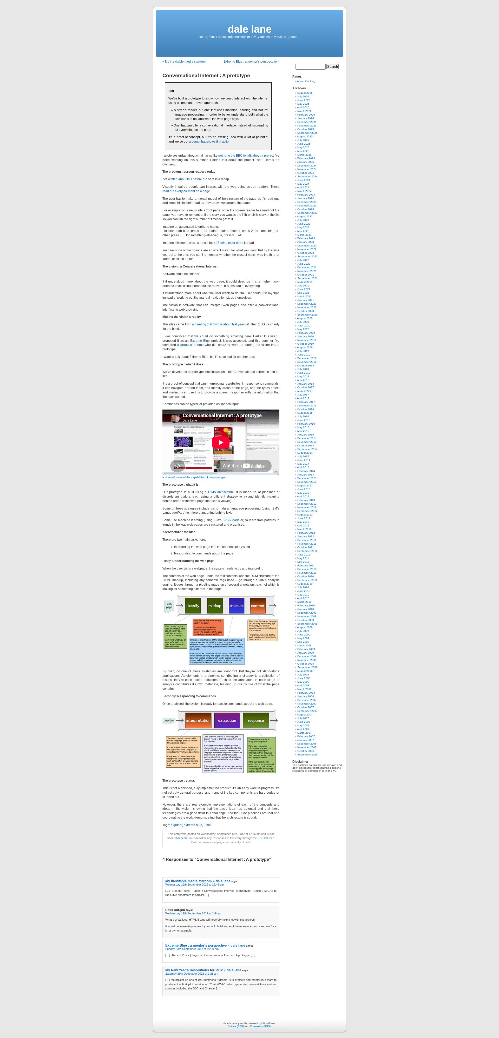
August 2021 (305, 281)
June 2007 (303, 721)
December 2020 (307, 303)
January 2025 (305, 161)
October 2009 (305, 620)
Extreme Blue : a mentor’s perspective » (251, 61)
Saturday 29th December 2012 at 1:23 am (191, 973)
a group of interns (190, 345)
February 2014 (306, 471)
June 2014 (303, 460)
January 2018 (305, 383)
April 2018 (303, 380)
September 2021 (307, 278)
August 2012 (305, 514)
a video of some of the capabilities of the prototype (193, 477)
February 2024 (306, 194)
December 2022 (307, 245)
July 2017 (303, 394)
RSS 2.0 (263, 838)
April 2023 (303, 231)
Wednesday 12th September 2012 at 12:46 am (194, 884)
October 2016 (305, 409)
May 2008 (303, 681)
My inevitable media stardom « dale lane (197, 881)
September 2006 (307, 754)
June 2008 (303, 678)
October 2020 (305, 311)
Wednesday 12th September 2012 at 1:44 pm (193, 913)
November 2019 (307, 340)
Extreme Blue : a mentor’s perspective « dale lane (205, 945)
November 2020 (307, 307)
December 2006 (307, 743)
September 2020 (307, 314)
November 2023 (307, 205)
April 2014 (303, 467)
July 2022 (303, 260)
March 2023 (304, 234)
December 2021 (307, 267)
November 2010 (307, 572)
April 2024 (303, 187)
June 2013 (303, 489)
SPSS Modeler (233, 520)
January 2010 (305, 609)
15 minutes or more (229, 243)
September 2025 (307, 132)
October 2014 (305, 445)
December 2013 (307, 478)
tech (184, 838)
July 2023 (303, 220)
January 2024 (305, 198)
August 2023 (305, 216)
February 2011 (306, 565)
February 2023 (306, 238)
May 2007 (303, 725)
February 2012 (306, 532)
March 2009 (304, 645)
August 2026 (305, 92)
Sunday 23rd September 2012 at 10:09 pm (192, 948)
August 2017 (305, 391)
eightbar (176, 825)
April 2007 (303, 729)
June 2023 (303, 223)
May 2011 (303, 558)
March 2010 (304, 601)
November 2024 (307, 169)
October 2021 (305, 274)
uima (207, 825)
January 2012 (305, 536)
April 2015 (303, 431)
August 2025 (305, 136)
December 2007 (307, 700)
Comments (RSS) (260, 1026)
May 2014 (303, 463)
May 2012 (303, 521)
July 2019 (303, 351)
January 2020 (305, 336)
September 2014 (307, 449)
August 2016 (305, 412)
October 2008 (305, 663)
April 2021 (303, 292)
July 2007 (303, 718)
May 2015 (303, 427)
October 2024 (305, 172)
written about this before (185, 179)
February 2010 (306, 605)
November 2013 (307, 481)
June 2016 (303, 420)
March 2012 (304, 529)
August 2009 (305, 627)
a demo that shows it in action (210, 141)
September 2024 (307, 176)
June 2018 (303, 372)
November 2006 (307, 747)
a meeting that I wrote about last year (218, 324)
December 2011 (306, 540)
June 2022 (303, 263)
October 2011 (305, 547)
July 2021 (303, 285)
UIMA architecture (221, 492)
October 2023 (305, 209)
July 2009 (303, 631)
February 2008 (306, 692)
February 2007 (306, 736)
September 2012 (307, 511)
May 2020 (303, 329)
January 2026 (305, 118)
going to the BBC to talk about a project (245, 155)
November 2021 (307, 271)
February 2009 (306, 649)
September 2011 (307, 551)
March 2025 (304, 154)
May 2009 (303, 638)
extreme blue (193, 825)
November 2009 (307, 616)
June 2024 (303, 180)
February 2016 (306, 423)
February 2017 (306, 401)
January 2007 (305, 740)
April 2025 (303, 151)
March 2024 (304, 191)
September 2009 (307, 623)
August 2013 (305, 485)
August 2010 (305, 583)
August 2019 (305, 347)
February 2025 (306, 158)
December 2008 (307, 656)
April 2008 (303, 685)
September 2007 (307, 710)
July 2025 (303, 140)
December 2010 (307, 569)
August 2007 (305, 714)
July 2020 (303, 321)
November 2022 (307, 249)
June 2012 (303, 518)
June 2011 (303, 554)
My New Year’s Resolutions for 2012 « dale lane (203, 970)
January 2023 (305, 241)
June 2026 (303, 100)
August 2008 (305, 670)
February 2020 (306, 332)
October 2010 (305, 576)
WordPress (268, 1023)
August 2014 (305, 452)
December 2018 (307, 358)
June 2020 (303, 325)
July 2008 (303, 674)
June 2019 (303, 354)
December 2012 (307, 503)
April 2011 (303, 561)
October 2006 (305, 750)
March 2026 (304, 111)
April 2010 (303, 598)
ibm (177, 838)
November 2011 (306, 543)
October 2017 (305, 387)
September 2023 (307, 212)
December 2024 (307, 165)
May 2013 (303, 492)
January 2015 (305, 434)
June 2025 (303, 143)
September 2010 (307, 580)
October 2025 (305, 129)
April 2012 (303, 525)
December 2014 (307, 438)
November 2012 (307, 507)
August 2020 (305, 318)
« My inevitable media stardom (184, 61)
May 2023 (303, 227)
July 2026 (303, 96)
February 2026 (306, 114)
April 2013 (303, 496)
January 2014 (305, 474)
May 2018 (303, 376)
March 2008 (304, 689)
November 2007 (307, 703)
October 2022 (305, 252)
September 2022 (307, 256)
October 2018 (305, 365)
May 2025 (303, 147)
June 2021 (303, 289)
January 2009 (305, 652)
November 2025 (307, 125)
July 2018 (303, 369)
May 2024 (303, 183)
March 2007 (304, 732)
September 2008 (307, 667)
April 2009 (303, 641)
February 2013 (306, 500)
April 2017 (303, 398)
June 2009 (303, 634)
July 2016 (303, 416)
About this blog (306, 81)
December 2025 (307, 121)
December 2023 (307, 201)
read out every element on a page (186, 191)
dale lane (250, 29)
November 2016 (307, 405)
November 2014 (307, 441)
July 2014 (303, 456)
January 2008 (305, 696)
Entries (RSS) (236, 1026)
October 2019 (305, 343)
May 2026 (303, 103)
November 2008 (307, 660)
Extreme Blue (200, 341)
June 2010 (303, 591)
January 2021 (305, 300)
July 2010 (303, 587)
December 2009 (307, 612)
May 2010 (303, 594)
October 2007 (305, 707)
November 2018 (307, 361)
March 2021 (304, 296)
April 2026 (303, 107)
